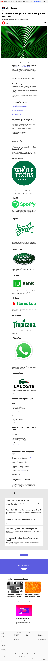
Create (16, 1)
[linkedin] (21, 656)
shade (33, 192)
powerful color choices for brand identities (22, 66)
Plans (30, 1)
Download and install (40, 635)
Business (24, 1)
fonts (23, 470)
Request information (4, 650)
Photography (3, 636)
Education (27, 1)
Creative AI (3, 635)
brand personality (16, 444)
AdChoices (45, 659)
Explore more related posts (16, 114)
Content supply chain (16, 635)
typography (21, 92)
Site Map (42, 659)
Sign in (45, 1)
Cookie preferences (33, 658)
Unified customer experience (17, 636)
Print (20, 1)
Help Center (39, 634)
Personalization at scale (16, 634)
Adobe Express (12, 1)
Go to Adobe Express (38, 1)
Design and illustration (4, 637)
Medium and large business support (42, 639)
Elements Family (3, 642)
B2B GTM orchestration (16, 639)
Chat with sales (3, 649)
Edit (18, 1)
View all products (3, 645)
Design (3, 10)
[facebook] (16, 656)
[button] (42, 1)
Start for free (24, 568)
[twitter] (19, 656)
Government (27, 636)
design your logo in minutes (30, 457)
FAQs (13, 113)
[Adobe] (2, 1)
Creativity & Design (6, 1)
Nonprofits (27, 635)
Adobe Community (40, 636)
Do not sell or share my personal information (41, 658)
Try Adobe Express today (24, 554)
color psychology (26, 122)
